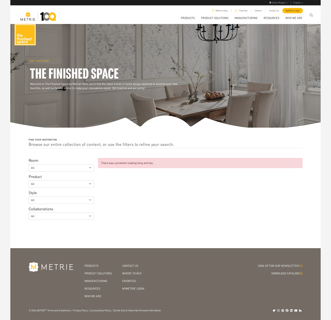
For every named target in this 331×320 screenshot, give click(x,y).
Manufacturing (95, 281)
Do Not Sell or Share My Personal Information (137, 310)
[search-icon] (311, 15)
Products (91, 266)
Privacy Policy (80, 310)
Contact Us (274, 10)
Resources (92, 288)
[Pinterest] (282, 310)
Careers (258, 10)
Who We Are (92, 296)
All (32, 168)
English (296, 2)
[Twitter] (274, 310)
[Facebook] (287, 310)
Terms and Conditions (59, 310)
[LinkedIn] (291, 310)
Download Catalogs (285, 273)
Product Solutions (98, 273)
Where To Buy (132, 273)
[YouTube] (295, 310)
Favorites (243, 10)
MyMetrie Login (292, 10)
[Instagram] (278, 310)
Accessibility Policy (100, 310)
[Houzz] (300, 310)
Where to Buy (221, 10)
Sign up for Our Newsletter (278, 266)
